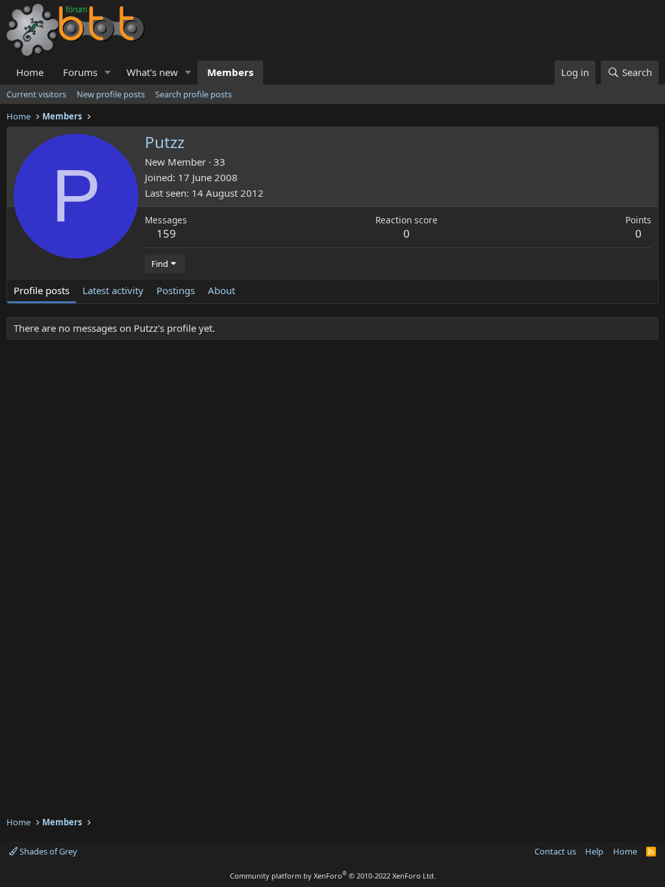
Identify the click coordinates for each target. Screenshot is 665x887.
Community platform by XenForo (333, 876)
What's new (152, 72)
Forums (80, 72)
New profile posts (111, 94)
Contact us (555, 851)
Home (30, 72)
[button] (108, 72)
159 (166, 233)
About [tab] (221, 290)
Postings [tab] (176, 290)
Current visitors (36, 94)
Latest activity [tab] (113, 290)
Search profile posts (193, 94)
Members (230, 72)
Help (594, 851)
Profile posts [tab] (41, 290)
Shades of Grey (47, 851)
